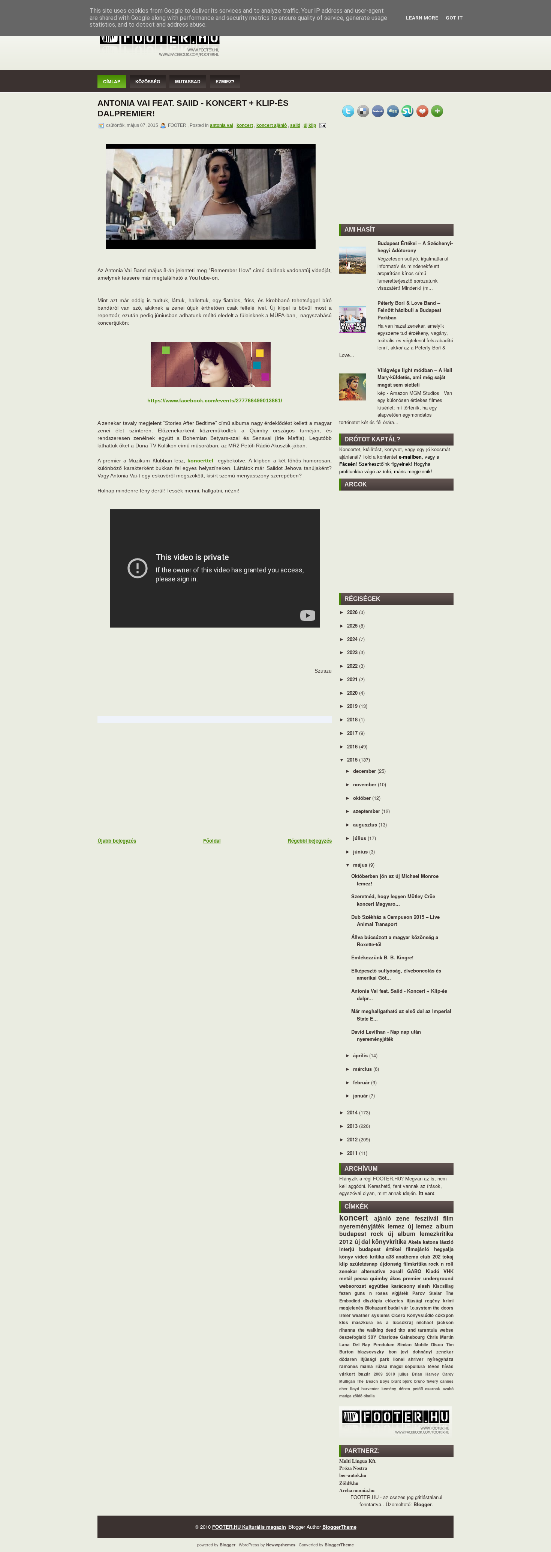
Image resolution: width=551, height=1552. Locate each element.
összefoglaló (352, 1337)
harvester (370, 1388)
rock (377, 1233)
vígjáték (400, 1293)
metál (345, 1278)
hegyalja (444, 1248)
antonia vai (221, 125)
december (365, 770)
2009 (378, 1374)
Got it (454, 18)
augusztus (366, 824)
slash (424, 1285)
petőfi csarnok (426, 1388)
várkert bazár (354, 1374)
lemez (396, 1226)
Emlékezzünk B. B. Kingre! (382, 957)
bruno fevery (426, 1381)
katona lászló (438, 1241)
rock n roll (441, 1263)
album (445, 1226)
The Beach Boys (373, 1381)
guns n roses (371, 1293)
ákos (395, 1278)
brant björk (401, 1381)
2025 (353, 625)
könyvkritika (389, 1241)
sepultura (415, 1366)
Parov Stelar (427, 1293)
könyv (346, 1256)
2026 (353, 612)
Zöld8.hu (348, 1482)
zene (403, 1218)
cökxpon (444, 1315)
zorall (396, 1271)
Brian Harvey (425, 1374)
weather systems (370, 1315)
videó (361, 1256)
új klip (310, 125)
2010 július (397, 1374)
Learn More (422, 18)
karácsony (403, 1285)
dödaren (348, 1359)
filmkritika (415, 1263)
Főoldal (212, 840)
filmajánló (417, 1248)
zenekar (348, 1271)
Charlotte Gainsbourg (402, 1337)
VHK (448, 1271)
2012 (353, 1139)
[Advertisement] (153, 779)
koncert (245, 125)
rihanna (347, 1330)
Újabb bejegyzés (116, 840)
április (361, 1055)
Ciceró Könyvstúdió (412, 1315)
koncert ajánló (271, 125)
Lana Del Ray (354, 1344)
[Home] (159, 56)
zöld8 (357, 1395)
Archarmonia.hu (356, 1489)
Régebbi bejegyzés (309, 840)
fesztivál (426, 1218)
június (361, 851)
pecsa (361, 1278)
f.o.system (420, 1308)
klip (343, 1263)
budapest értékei (380, 1248)
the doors (443, 1308)
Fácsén (347, 463)
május (361, 864)
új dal (362, 1241)
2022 (353, 665)
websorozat (352, 1285)
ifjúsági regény (423, 1301)
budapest (352, 1233)
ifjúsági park (375, 1359)
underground (438, 1278)
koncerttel (200, 461)
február (362, 1082)
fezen (345, 1293)
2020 (353, 692)
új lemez (420, 1226)
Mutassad (188, 81)
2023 (353, 652)
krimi (448, 1301)
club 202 (430, 1256)
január (361, 1095)
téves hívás (441, 1366)
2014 (353, 1112)
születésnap (363, 1263)
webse (447, 1330)
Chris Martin (440, 1337)
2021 (353, 679)
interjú (346, 1248)
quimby (379, 1278)
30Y (372, 1337)
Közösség (147, 81)
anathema (407, 1256)
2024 (353, 639)
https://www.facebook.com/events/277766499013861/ (214, 400)
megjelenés (351, 1308)
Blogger (422, 1504)
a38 (390, 1256)
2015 (353, 759)
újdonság (390, 1263)
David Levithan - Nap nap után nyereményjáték (386, 1035)
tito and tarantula (417, 1330)
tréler (345, 1315)
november (365, 784)
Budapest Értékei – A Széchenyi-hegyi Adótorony (415, 246)
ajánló (382, 1218)
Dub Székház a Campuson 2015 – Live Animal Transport (395, 920)
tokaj (448, 1256)
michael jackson (435, 1322)
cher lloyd (349, 1388)
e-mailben (410, 456)
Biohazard (375, 1308)
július (360, 837)
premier (412, 1278)
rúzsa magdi (389, 1366)
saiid (295, 125)
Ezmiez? (225, 81)
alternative (373, 1271)
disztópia (372, 1301)
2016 (353, 746)
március (363, 1068)
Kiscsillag (443, 1286)
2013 (353, 1125)
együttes (378, 1285)
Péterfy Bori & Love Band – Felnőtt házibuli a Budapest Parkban (409, 310)
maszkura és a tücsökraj (382, 1322)
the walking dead (377, 1330)
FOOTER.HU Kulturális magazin (249, 1526)
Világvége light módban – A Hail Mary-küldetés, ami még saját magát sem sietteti (414, 377)
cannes (447, 1381)
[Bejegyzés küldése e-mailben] (321, 125)
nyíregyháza (440, 1359)
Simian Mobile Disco (420, 1344)
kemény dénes (396, 1388)
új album (401, 1233)
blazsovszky (371, 1352)
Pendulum (383, 1344)
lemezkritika (437, 1233)
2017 (353, 732)
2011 (353, 1152)
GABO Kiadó (423, 1271)
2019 (353, 705)
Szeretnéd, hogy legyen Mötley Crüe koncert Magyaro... (393, 900)
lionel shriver (408, 1359)
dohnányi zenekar (433, 1352)
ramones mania (356, 1366)
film (448, 1218)
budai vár (398, 1308)
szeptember (367, 810)
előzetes (394, 1301)
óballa (369, 1395)
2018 (353, 719)
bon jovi (398, 1352)
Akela (414, 1241)
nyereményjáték (362, 1226)
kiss (343, 1322)
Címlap (111, 81)
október (362, 797)
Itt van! (426, 1193)
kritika (377, 1256)
